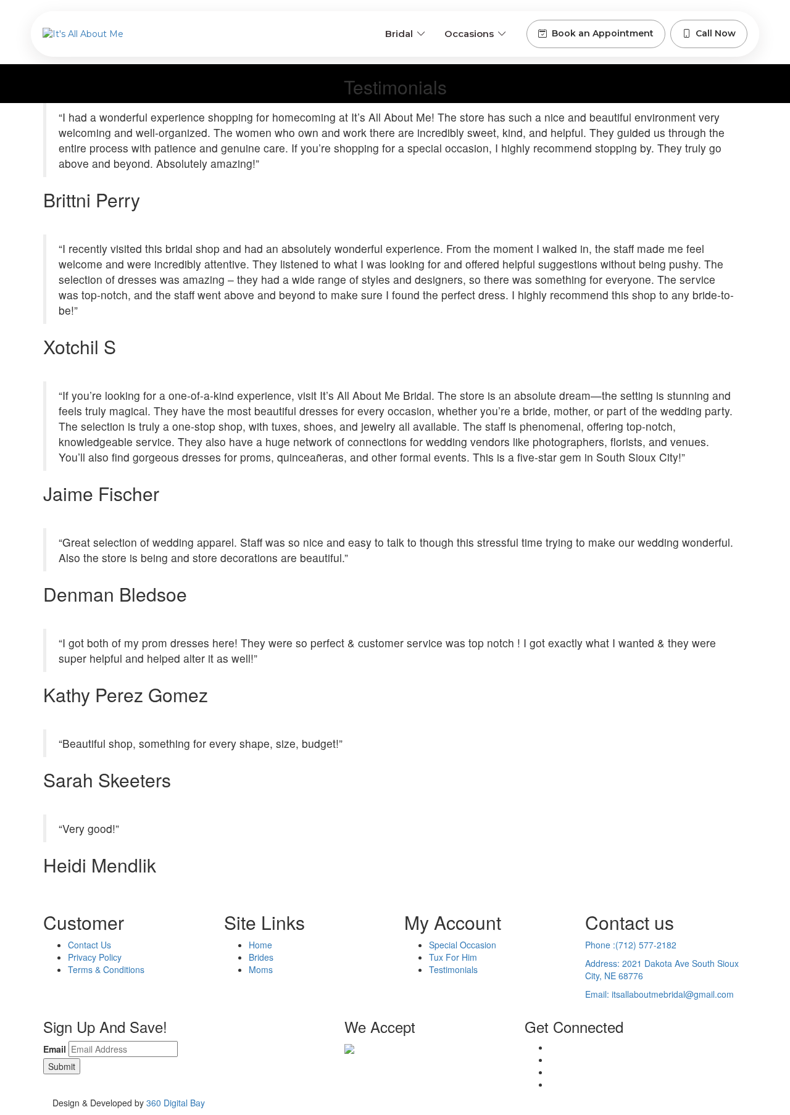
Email (54, 1049)
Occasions (469, 33)
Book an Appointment (603, 33)
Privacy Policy (95, 957)
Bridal (399, 33)
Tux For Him (453, 957)
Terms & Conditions (106, 969)
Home (260, 945)
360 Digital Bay (175, 1102)
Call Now (716, 33)
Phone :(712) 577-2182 (630, 945)
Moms (261, 969)
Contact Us (89, 945)
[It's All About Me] (83, 34)
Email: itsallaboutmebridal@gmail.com (659, 994)
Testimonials (453, 969)
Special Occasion (462, 945)
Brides (261, 957)
